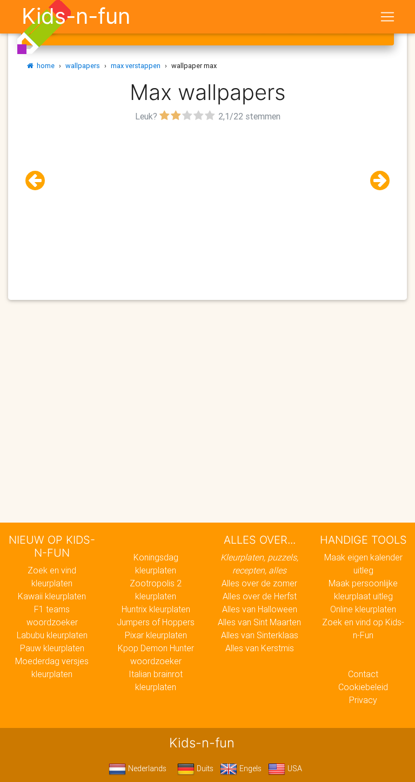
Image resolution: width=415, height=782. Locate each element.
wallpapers (82, 65)
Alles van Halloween (259, 609)
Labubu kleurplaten (52, 635)
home (44, 65)
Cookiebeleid (363, 686)
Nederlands (146, 768)
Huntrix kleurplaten (156, 609)
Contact (363, 674)
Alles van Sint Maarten (259, 622)
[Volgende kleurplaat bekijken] (376, 181)
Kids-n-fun (76, 16)
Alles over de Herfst (260, 596)
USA (293, 768)
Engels (249, 768)
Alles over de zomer (259, 583)
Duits (204, 768)
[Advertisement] (207, 200)
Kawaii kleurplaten (52, 596)
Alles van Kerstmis (259, 648)
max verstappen (135, 65)
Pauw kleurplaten (52, 648)
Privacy (363, 699)
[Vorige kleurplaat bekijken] (39, 181)
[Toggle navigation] (387, 16)
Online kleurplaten (363, 609)
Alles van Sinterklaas (259, 635)
